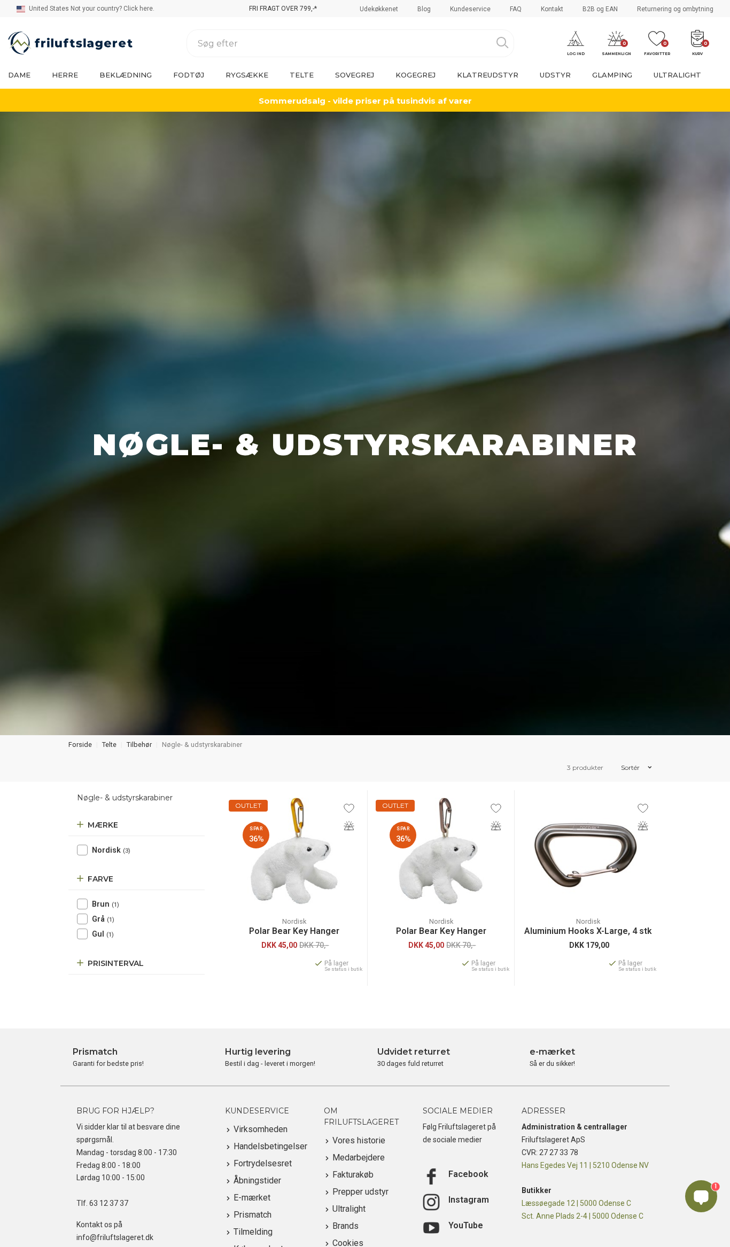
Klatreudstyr (487, 75)
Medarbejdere (358, 1157)
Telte (302, 75)
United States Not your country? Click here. (90, 8)
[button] (576, 43)
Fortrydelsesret (263, 1163)
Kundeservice (470, 9)
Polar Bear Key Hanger (294, 931)
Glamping (612, 75)
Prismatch (252, 1215)
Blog (424, 9)
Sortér (631, 767)
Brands (345, 1226)
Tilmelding (253, 1232)
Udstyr (555, 75)
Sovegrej (354, 75)
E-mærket (252, 1198)
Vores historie (358, 1140)
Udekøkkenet (379, 9)
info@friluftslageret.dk (114, 1237)
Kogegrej (415, 75)
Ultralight (677, 75)
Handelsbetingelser (270, 1146)
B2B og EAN (600, 9)
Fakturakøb (353, 1175)
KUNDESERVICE (257, 1111)
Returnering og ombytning (675, 9)
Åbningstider (257, 1180)
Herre (65, 75)
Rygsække (247, 75)
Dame (19, 75)
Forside (80, 745)
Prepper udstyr (360, 1192)
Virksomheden (261, 1129)
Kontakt (552, 9)
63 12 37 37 (108, 1203)
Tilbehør (139, 745)
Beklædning (125, 75)
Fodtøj (188, 75)
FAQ (516, 9)
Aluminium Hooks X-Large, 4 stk (588, 931)
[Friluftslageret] (70, 43)
